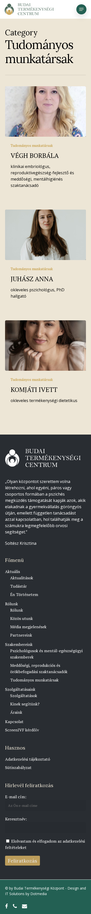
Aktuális (12, 571)
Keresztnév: (16, 819)
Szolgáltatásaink (20, 689)
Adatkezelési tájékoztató (27, 759)
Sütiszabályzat (18, 767)
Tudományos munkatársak (32, 145)
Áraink (16, 712)
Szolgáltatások (23, 695)
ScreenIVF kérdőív (22, 730)
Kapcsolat (14, 721)
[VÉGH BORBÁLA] (45, 111)
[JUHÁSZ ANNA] (45, 235)
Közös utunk (21, 618)
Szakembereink (19, 644)
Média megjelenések (28, 627)
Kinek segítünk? (24, 704)
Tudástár (18, 586)
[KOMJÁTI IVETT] (45, 345)
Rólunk (11, 604)
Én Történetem (24, 594)
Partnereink (21, 635)
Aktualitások (21, 578)
